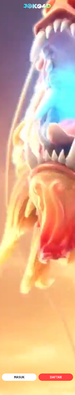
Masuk (19, 377)
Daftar (56, 377)
